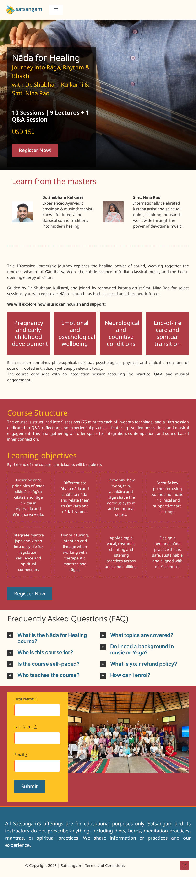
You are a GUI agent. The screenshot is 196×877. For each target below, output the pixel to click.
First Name (25, 699)
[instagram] (184, 865)
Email (20, 754)
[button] (51, 638)
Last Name (25, 726)
